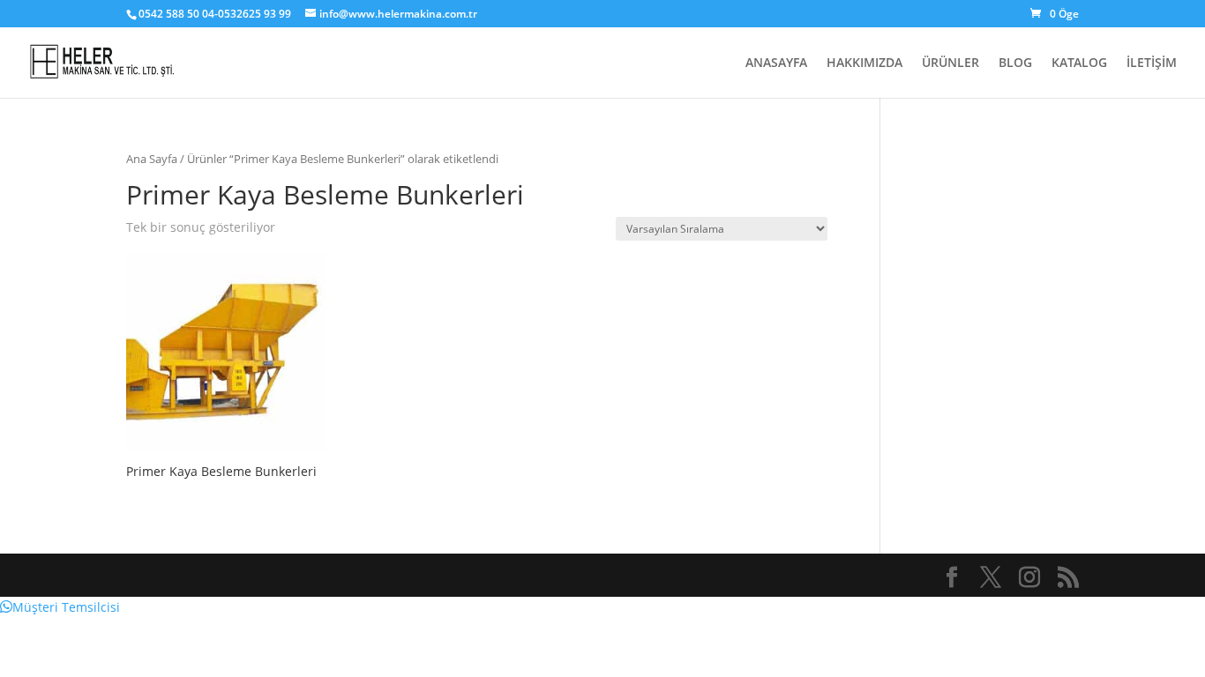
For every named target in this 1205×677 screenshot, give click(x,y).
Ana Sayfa (151, 159)
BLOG (1015, 63)
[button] (60, 607)
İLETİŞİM (1151, 63)
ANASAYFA (776, 63)
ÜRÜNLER (950, 63)
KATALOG (1079, 63)
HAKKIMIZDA (864, 63)
